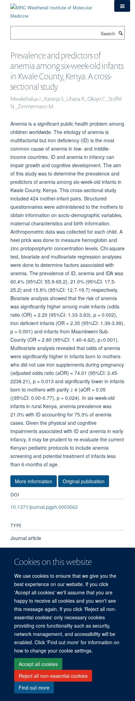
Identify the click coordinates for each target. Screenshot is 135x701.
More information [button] (33, 481)
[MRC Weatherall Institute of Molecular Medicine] (57, 9)
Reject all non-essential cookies (53, 675)
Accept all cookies (38, 663)
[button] (122, 6)
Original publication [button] (84, 481)
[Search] (120, 33)
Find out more (34, 687)
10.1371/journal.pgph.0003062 (44, 506)
